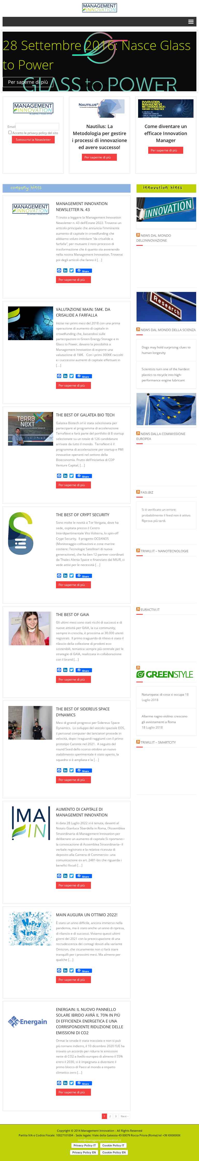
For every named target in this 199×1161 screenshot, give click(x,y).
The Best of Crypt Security (82, 514)
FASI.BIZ (147, 492)
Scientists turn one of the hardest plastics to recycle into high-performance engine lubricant (165, 374)
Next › (124, 1116)
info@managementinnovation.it (99, 1140)
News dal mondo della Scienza (168, 329)
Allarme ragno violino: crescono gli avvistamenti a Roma (164, 719)
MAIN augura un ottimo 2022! (86, 914)
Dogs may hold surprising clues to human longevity (166, 350)
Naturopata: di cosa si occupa (163, 694)
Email (12, 126)
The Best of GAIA (72, 614)
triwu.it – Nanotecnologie (164, 551)
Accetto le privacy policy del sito (35, 133)
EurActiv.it (150, 609)
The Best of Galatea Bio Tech (85, 414)
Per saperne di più (97, 157)
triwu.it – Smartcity (158, 742)
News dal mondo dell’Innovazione (153, 238)
